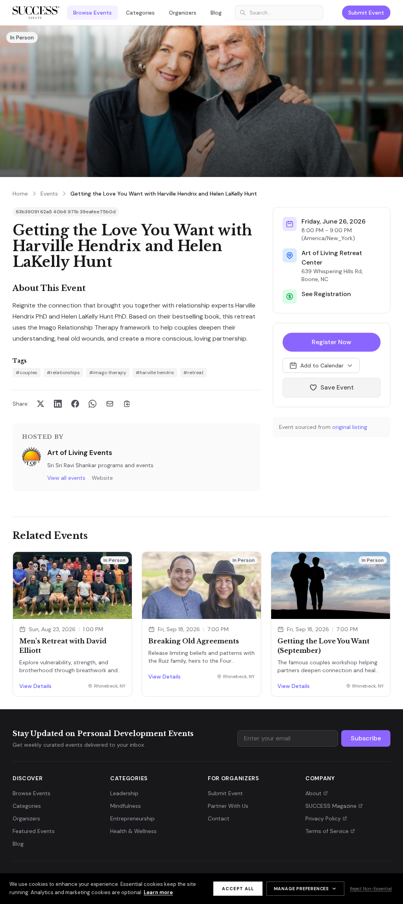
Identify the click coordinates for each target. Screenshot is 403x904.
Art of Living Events (79, 452)
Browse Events (92, 12)
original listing (349, 427)
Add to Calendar (322, 365)
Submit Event (366, 12)
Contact (218, 818)
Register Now (331, 342)
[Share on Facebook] (75, 404)
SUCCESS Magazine (331, 805)
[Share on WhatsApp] (92, 404)
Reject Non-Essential (371, 888)
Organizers (182, 12)
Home (20, 193)
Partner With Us (228, 805)
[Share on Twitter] (40, 404)
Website (102, 477)
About (313, 793)
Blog (216, 12)
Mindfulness (125, 805)
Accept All (238, 888)
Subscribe (366, 738)
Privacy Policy (323, 818)
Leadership (124, 793)
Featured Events (34, 831)
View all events (66, 477)
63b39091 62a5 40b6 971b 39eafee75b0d (66, 212)
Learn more (158, 892)
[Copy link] (127, 404)
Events (49, 193)
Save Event (337, 387)
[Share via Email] (110, 404)
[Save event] (122, 609)
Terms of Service (327, 831)
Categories (140, 12)
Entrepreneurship (132, 818)
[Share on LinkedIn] (58, 404)
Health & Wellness (133, 831)
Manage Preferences (301, 888)
